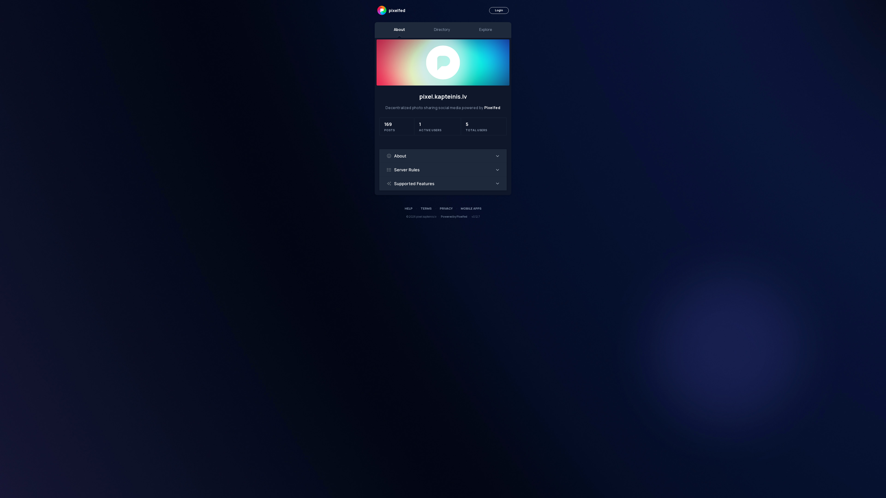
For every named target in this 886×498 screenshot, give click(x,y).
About (399, 29)
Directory (442, 29)
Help (409, 208)
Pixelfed (492, 107)
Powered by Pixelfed (454, 216)
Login (499, 10)
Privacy (446, 208)
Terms (426, 208)
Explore (485, 29)
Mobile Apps (471, 208)
